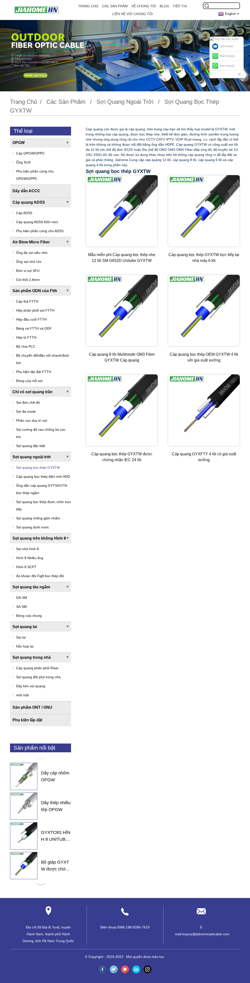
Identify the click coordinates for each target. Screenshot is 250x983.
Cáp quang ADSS (28, 202)
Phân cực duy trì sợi (31, 420)
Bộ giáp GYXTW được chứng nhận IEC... (56, 866)
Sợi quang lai (24, 627)
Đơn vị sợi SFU (28, 271)
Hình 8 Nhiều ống (29, 558)
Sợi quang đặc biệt (30, 446)
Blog (164, 6)
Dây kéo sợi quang (30, 686)
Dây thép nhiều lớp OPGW (56, 806)
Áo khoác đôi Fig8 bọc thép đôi (40, 576)
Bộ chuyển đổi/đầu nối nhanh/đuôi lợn (42, 359)
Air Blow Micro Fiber (31, 242)
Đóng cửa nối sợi (29, 381)
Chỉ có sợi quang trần (32, 392)
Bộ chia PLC (25, 346)
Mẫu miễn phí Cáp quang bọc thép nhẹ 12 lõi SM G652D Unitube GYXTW (121, 258)
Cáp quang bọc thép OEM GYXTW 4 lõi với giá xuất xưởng (204, 357)
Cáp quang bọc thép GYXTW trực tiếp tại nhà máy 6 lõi (203, 258)
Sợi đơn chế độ (28, 402)
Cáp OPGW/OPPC (30, 153)
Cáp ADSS (24, 213)
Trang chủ (88, 6)
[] (206, 6)
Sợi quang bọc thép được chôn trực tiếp (43, 505)
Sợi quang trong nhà (31, 657)
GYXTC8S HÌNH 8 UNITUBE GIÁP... (55, 836)
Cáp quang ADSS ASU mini (37, 222)
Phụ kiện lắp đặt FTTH (33, 372)
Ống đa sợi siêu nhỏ (31, 253)
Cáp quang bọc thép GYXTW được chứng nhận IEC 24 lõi (121, 457)
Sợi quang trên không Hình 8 (39, 538)
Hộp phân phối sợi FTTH (35, 310)
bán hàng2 (227, 65)
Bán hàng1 (227, 56)
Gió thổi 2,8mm (28, 280)
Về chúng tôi (143, 6)
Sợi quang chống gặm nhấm (38, 518)
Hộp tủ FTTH (26, 337)
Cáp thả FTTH (27, 301)
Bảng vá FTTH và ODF (34, 328)
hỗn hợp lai (24, 646)
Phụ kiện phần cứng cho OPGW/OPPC (35, 175)
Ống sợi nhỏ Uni (28, 262)
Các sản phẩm (115, 6)
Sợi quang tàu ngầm (31, 587)
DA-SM (21, 598)
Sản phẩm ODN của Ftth (34, 291)
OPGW (18, 143)
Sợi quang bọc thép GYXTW (38, 467)
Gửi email (226, 46)
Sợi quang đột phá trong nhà (38, 677)
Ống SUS (23, 162)
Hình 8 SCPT (26, 567)
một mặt (22, 695)
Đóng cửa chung (29, 616)
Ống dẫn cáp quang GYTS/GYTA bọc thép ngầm (41, 489)
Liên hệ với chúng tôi (132, 14)
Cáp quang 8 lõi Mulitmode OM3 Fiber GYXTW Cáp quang (122, 357)
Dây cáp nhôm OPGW (55, 777)
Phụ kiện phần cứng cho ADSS (39, 231)
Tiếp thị (180, 6)
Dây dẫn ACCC (26, 191)
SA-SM (21, 607)
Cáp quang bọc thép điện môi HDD (43, 476)
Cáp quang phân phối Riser (37, 668)
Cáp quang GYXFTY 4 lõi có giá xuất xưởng (204, 457)
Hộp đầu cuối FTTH (31, 319)
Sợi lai (21, 637)
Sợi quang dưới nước (32, 527)
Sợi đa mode (26, 411)
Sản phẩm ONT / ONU (32, 707)
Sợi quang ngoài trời (124, 101)
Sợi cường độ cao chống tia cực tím (40, 433)
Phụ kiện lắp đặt (27, 720)
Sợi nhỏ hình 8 (27, 549)
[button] (40, 758)
